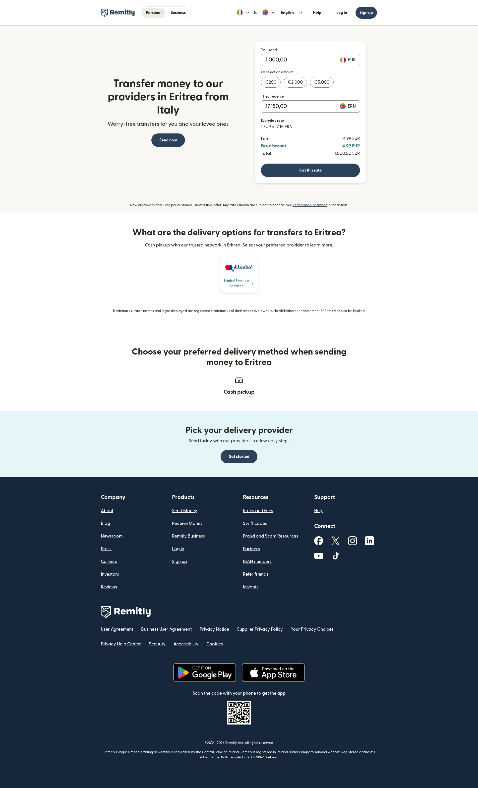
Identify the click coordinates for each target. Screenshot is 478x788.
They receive (272, 96)
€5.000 (321, 82)
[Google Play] (204, 672)
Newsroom (112, 536)
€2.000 (295, 82)
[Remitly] (118, 13)
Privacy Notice (214, 629)
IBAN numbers (257, 561)
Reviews (109, 587)
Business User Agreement (166, 629)
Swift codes (255, 523)
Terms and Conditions (312, 205)
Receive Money (187, 523)
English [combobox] (287, 13)
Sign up (366, 13)
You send (269, 50)
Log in (341, 13)
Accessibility (186, 644)
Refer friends (255, 574)
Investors (110, 574)
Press (106, 549)
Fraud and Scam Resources (270, 536)
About (107, 511)
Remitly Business (188, 536)
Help (317, 13)
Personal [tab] (154, 13)
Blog (105, 523)
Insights (250, 587)
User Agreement (117, 629)
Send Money (184, 511)
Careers (109, 561)
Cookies (214, 644)
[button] (243, 12)
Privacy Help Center (121, 644)
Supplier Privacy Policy (260, 629)
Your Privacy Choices (312, 629)
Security (157, 644)
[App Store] (273, 672)
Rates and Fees (258, 511)
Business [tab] (178, 13)
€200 (270, 82)
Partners (251, 549)
